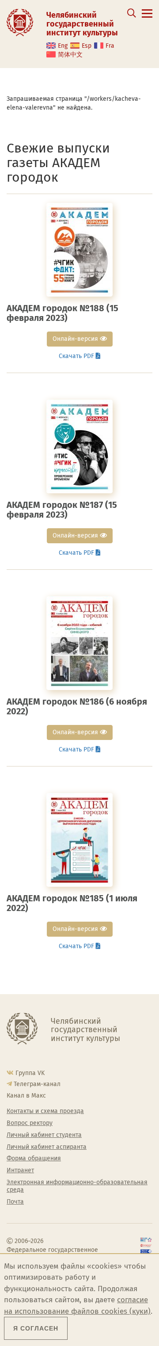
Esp (86, 46)
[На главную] (20, 22)
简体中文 (70, 54)
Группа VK (30, 1073)
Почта (15, 1201)
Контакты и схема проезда (45, 1111)
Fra (110, 46)
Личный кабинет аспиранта (47, 1147)
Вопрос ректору (30, 1123)
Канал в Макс (26, 1095)
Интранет (20, 1170)
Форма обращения (34, 1158)
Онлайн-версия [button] (76, 339)
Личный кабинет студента (44, 1135)
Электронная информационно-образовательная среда (77, 1186)
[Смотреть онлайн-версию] (79, 249)
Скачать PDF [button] (77, 356)
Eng (63, 46)
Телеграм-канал (37, 1084)
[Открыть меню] (147, 18)
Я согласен (35, 1328)
